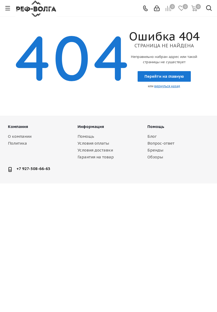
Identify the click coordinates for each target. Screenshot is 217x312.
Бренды (155, 150)
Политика (17, 143)
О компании (19, 136)
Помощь (86, 136)
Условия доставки (95, 150)
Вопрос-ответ (160, 143)
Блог (152, 136)
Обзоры (155, 156)
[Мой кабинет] (157, 8)
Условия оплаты (93, 143)
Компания (18, 126)
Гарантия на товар (96, 156)
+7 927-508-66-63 (33, 168)
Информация (91, 126)
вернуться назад (167, 86)
